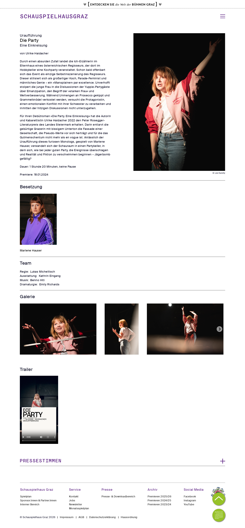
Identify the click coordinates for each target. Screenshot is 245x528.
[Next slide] (219, 329)
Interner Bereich (29, 504)
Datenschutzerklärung (102, 517)
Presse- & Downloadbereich (118, 496)
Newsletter (75, 504)
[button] (122, 461)
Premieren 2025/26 (159, 496)
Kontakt (74, 496)
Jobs (72, 500)
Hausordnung (129, 517)
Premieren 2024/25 (159, 500)
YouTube (189, 504)
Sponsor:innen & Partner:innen (38, 500)
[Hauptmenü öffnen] (221, 16)
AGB (81, 517)
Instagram (190, 500)
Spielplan (25, 496)
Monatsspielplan (79, 508)
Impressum (66, 517)
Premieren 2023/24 (159, 504)
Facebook (190, 496)
